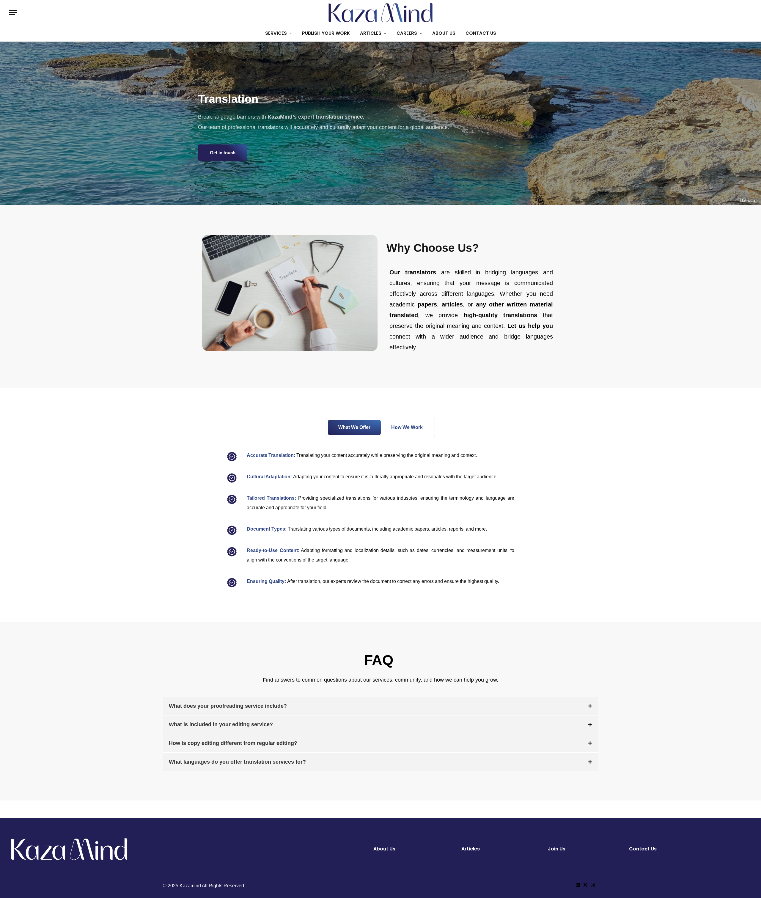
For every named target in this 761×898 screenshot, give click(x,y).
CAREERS (407, 33)
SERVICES (276, 33)
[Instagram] (592, 885)
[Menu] (13, 12)
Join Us (556, 848)
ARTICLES (370, 33)
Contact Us (643, 848)
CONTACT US (481, 33)
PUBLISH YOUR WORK (326, 33)
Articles (470, 848)
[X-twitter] (585, 885)
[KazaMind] (380, 12)
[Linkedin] (578, 885)
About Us (384, 848)
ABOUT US (443, 33)
